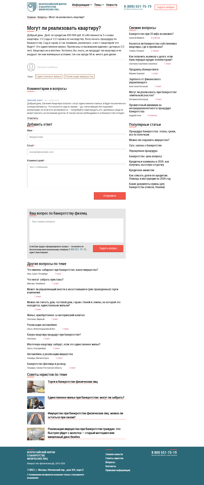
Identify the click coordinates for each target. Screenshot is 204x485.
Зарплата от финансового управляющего (145, 80)
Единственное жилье (48, 76)
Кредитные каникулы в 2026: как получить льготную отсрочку (149, 163)
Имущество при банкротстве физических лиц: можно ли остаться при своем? (85, 415)
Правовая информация (118, 470)
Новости (111, 5)
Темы (97, 5)
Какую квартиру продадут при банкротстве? (54, 334)
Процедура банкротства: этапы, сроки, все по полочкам (152, 133)
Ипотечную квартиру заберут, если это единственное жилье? (63, 344)
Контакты (111, 466)
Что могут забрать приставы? (45, 279)
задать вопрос (166, 7)
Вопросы (110, 462)
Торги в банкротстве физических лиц (73, 381)
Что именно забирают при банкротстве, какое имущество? (62, 269)
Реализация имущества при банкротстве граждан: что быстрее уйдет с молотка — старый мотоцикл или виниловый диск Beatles (84, 433)
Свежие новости (114, 454)
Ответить (32, 118)
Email (31, 145)
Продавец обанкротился (143, 69)
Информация (80, 5)
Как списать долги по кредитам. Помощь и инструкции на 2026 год (150, 177)
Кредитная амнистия (141, 170)
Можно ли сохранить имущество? (149, 139)
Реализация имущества (79, 76)
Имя (30, 130)
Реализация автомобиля (42, 324)
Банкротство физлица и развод (46, 363)
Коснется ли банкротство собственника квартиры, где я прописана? (153, 45)
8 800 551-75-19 (77, 249)
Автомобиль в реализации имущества (50, 354)
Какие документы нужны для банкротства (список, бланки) (147, 185)
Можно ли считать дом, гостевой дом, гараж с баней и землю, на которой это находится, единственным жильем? (73, 303)
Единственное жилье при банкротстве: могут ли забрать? (86, 397)
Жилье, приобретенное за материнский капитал (56, 315)
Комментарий (36, 160)
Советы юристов (114, 458)
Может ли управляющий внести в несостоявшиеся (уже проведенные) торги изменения (72, 291)
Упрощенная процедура (143, 150)
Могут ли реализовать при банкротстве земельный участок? (153, 93)
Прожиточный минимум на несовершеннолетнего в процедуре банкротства (150, 108)
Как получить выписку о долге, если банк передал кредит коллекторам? (151, 58)
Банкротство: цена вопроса (145, 156)
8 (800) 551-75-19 (137, 6)
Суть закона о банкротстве (145, 145)
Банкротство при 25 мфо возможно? (151, 33)
